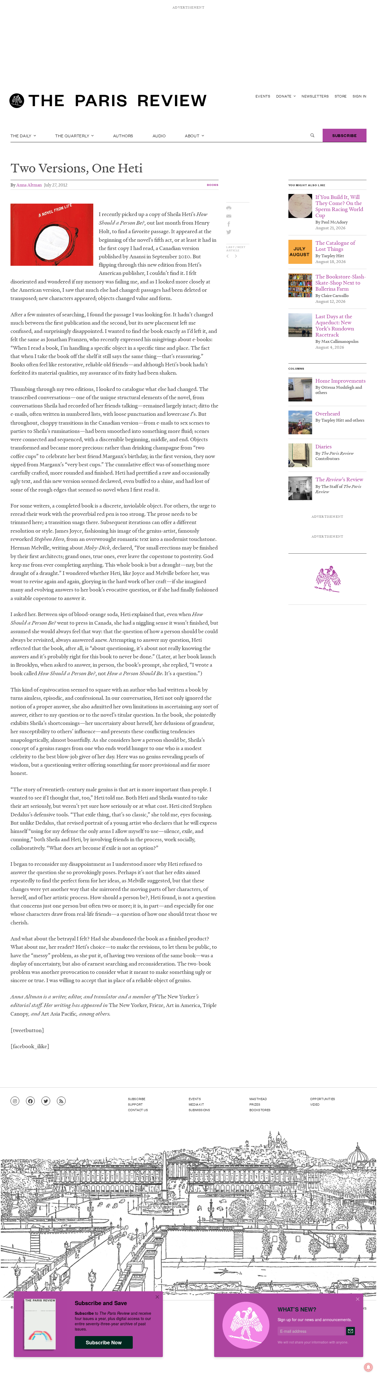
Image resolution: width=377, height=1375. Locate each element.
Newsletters (315, 96)
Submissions (199, 1109)
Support (135, 1104)
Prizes (255, 1104)
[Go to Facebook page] (30, 1101)
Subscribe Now (104, 1342)
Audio (159, 135)
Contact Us (138, 1109)
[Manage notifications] (364, 1362)
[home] (107, 102)
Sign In (360, 96)
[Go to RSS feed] (61, 1101)
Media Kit (196, 1104)
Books (213, 184)
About (193, 135)
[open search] (312, 135)
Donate (284, 96)
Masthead (258, 1098)
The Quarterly (72, 135)
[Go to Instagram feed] (14, 1101)
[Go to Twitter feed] (45, 1101)
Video (315, 1104)
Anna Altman (29, 185)
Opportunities (322, 1098)
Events (263, 96)
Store (341, 96)
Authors (123, 135)
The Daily (21, 135)
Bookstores (260, 1109)
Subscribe (344, 135)
